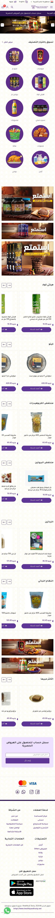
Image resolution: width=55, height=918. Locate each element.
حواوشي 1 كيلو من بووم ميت (40, 376)
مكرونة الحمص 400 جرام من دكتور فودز (37, 437)
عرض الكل (8, 42)
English (22, 2)
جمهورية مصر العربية (41, 2)
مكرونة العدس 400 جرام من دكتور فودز (37, 614)
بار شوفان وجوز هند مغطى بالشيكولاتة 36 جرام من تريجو (39, 489)
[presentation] (52, 25)
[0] (3, 7)
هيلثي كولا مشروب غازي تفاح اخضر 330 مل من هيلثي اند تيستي (37, 318)
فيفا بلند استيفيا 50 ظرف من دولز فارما (38, 555)
